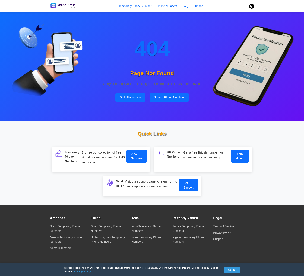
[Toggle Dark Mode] (251, 6)
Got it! (232, 269)
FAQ (185, 6)
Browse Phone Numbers (169, 97)
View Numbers (136, 156)
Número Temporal (61, 247)
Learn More (239, 156)
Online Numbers (167, 6)
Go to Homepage (130, 97)
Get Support (188, 185)
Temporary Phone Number (135, 6)
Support (198, 6)
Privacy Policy (222, 232)
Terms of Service (223, 226)
